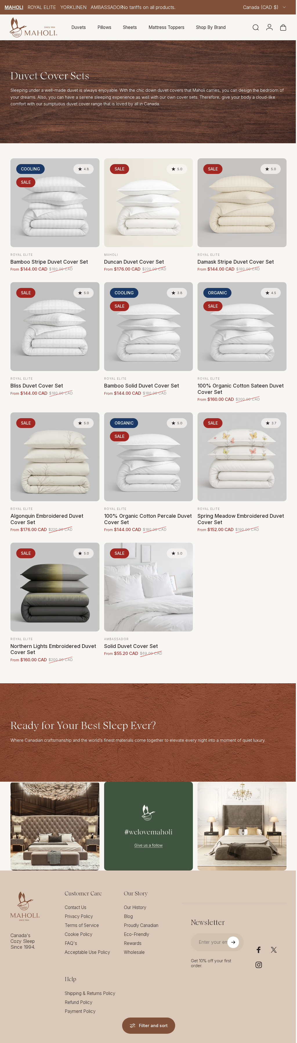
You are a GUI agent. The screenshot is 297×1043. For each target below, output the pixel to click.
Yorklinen (73, 7)
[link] (54, 819)
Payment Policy (80, 1004)
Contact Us (75, 900)
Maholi (14, 7)
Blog (128, 909)
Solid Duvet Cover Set (129, 640)
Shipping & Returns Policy (90, 986)
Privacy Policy (79, 909)
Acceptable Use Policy (87, 945)
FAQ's (71, 936)
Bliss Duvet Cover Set (36, 383)
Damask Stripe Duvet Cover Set (233, 260)
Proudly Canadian (141, 918)
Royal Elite (42, 7)
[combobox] (265, 7)
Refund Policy (78, 995)
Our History (135, 900)
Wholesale (134, 945)
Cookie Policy (78, 927)
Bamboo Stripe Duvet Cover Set (49, 260)
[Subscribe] (229, 935)
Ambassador (107, 7)
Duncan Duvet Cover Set (132, 260)
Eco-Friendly (136, 927)
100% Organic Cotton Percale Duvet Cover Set (139, 514)
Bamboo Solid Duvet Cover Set (140, 383)
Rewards (133, 936)
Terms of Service (82, 918)
